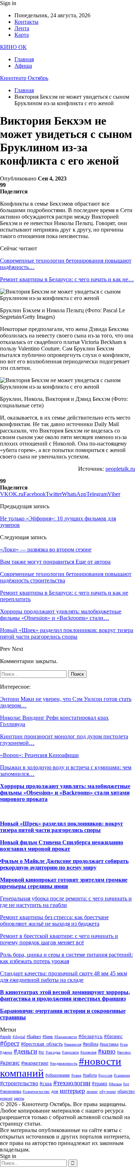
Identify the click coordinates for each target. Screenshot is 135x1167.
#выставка (109, 1044)
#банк (47, 1036)
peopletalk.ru (120, 469)
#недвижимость (63, 1063)
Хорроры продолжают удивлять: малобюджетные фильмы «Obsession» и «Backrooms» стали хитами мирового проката (65, 792)
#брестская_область (42, 1044)
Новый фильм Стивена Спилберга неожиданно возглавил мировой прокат (61, 845)
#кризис (10, 1063)
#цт (126, 1084)
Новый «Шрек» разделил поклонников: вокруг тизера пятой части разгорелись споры (61, 827)
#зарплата (70, 1052)
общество (126, 1091)
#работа (90, 1075)
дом (54, 1091)
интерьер (72, 1090)
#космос (124, 1052)
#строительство (19, 1083)
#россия (105, 1075)
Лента (21, 28)
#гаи (124, 1044)
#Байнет (34, 1036)
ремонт (6, 1098)
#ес (41, 1052)
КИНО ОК (13, 47)
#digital (19, 1037)
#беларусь (90, 1036)
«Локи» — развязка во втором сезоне (45, 549)
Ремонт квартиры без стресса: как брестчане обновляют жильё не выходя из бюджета (54, 920)
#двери (6, 1052)
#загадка (53, 1052)
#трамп (99, 1083)
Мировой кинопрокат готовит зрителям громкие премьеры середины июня (63, 883)
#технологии (71, 1083)
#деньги (25, 1051)
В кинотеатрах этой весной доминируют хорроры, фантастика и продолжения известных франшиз (65, 995)
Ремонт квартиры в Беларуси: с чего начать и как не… (67, 279)
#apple (5, 1036)
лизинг (92, 1092)
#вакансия (72, 1044)
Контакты (26, 22)
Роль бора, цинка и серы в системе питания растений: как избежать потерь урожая (66, 958)
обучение (107, 1092)
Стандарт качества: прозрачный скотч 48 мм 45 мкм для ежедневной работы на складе (63, 976)
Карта (21, 35)
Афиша (23, 66)
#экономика (10, 1091)
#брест (9, 1043)
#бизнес (113, 1036)
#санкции (122, 1075)
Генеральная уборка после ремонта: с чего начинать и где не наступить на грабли (66, 901)
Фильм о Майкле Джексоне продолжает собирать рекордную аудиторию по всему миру (64, 864)
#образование (57, 1075)
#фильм (115, 1084)
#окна (76, 1075)
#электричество (36, 1092)
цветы (19, 1098)
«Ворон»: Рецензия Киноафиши (39, 755)
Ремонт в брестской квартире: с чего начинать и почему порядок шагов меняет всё (59, 939)
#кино (107, 1051)
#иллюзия (88, 1052)
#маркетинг (35, 1063)
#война (90, 1044)
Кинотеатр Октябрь (24, 78)
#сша (46, 1083)
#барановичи (65, 1037)
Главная (24, 59)
